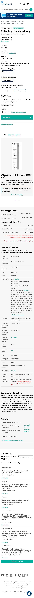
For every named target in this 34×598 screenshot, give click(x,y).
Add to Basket (6, 117)
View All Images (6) (17, 195)
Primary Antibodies (17, 21)
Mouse (8, 463)
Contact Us (6, 582)
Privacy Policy (14, 582)
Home (2, 21)
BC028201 (26, 290)
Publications (5, 39)
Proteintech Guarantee (7, 124)
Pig (19, 463)
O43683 (13, 370)
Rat (11, 463)
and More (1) (12, 53)
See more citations (17, 561)
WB (13, 135)
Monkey (15, 463)
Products (8, 21)
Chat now (29, 15)
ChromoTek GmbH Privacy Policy (17, 588)
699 (12, 350)
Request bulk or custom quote (18, 112)
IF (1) (7, 459)
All (9, 135)
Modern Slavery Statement (20, 586)
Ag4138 (17, 279)
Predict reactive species (18, 315)
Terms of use (23, 582)
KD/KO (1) (9, 456)
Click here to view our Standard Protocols (12, 440)
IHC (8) (3, 459)
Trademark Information (19, 584)
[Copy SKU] (16, 88)
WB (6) (14, 456)
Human (3, 463)
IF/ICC (18, 135)
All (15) (3, 456)
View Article (5, 478)
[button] (29, 593)
